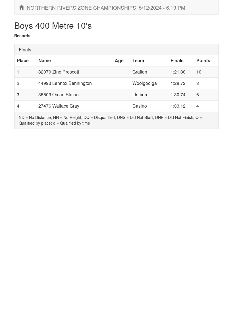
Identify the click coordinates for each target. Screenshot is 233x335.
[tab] (116, 49)
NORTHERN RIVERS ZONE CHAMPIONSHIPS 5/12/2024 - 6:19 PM (104, 7)
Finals (25, 49)
